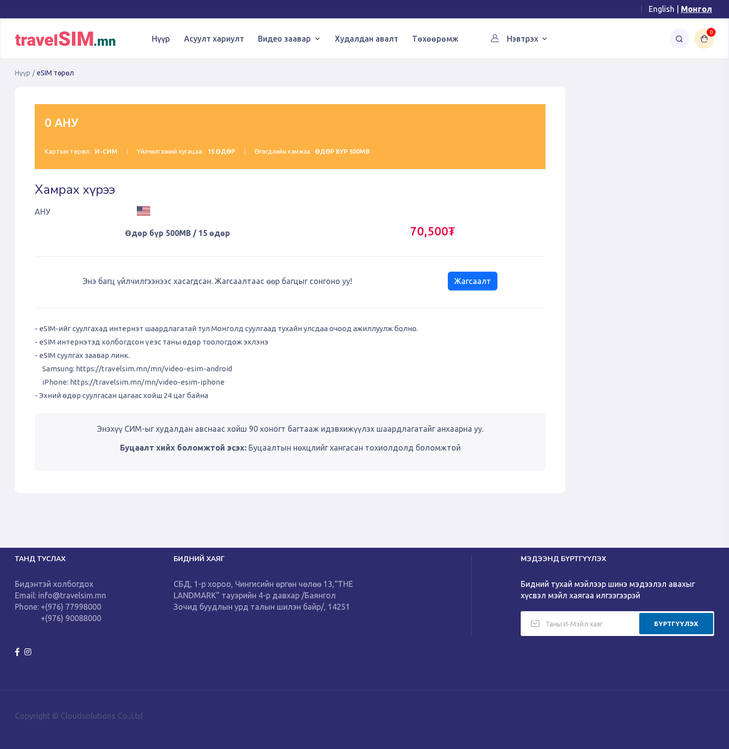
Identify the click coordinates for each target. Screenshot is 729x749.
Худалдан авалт (366, 38)
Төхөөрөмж (435, 38)
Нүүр (161, 38)
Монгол (696, 8)
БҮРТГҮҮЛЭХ (676, 623)
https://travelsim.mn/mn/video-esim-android (154, 368)
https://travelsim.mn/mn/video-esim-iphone (147, 382)
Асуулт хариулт (214, 38)
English (661, 8)
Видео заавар (284, 38)
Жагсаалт (472, 281)
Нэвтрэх (522, 38)
